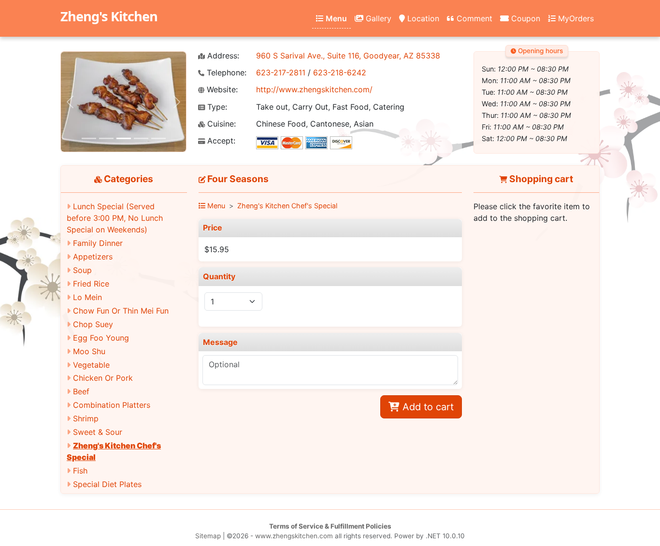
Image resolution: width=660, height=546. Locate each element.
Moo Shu (89, 351)
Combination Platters (111, 405)
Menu (335, 18)
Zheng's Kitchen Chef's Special (287, 205)
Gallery (377, 18)
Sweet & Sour (97, 432)
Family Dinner (98, 243)
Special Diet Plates (107, 484)
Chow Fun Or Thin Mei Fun (121, 311)
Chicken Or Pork (103, 378)
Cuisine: (220, 124)
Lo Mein (87, 297)
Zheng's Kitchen (109, 16)
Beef (81, 391)
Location (422, 18)
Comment (473, 18)
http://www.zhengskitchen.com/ (314, 89)
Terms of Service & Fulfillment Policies (330, 526)
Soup (82, 270)
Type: (216, 107)
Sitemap (208, 536)
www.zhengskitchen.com (294, 536)
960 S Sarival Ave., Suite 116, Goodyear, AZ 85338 (348, 55)
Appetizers (93, 256)
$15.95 (216, 249)
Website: (221, 89)
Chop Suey (93, 324)
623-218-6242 (339, 72)
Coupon (524, 18)
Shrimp (86, 418)
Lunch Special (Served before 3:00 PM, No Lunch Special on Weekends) (115, 217)
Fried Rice (91, 283)
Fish (80, 470)
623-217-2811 (280, 72)
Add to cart (427, 407)
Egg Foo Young (101, 338)
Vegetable (91, 365)
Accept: (220, 140)
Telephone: (225, 72)
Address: (222, 55)
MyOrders (575, 18)
